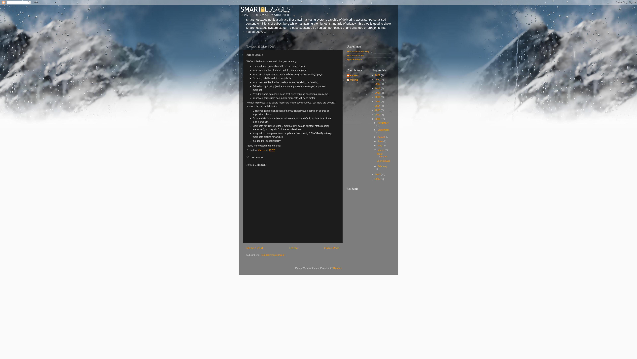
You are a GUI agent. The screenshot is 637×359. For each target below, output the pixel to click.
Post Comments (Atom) (273, 255)
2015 (378, 101)
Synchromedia (354, 59)
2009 (378, 179)
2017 (378, 93)
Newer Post (254, 248)
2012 (378, 114)
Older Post (331, 248)
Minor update (382, 155)
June (380, 141)
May (380, 145)
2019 (378, 84)
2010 (378, 174)
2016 (378, 97)
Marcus (354, 80)
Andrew (354, 75)
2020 (378, 79)
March (381, 150)
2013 (378, 110)
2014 (378, 106)
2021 (378, 75)
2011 (378, 119)
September (383, 130)
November (383, 123)
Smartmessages (355, 55)
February (382, 166)
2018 (378, 88)
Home (293, 248)
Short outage (383, 161)
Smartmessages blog (358, 51)
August (382, 137)
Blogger (337, 268)
